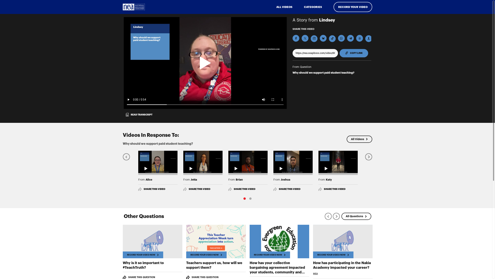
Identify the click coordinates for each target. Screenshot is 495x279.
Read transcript (141, 115)
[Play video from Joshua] (293, 162)
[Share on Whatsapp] (341, 38)
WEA (315, 274)
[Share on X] (305, 38)
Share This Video (154, 189)
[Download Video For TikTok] (332, 38)
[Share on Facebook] (296, 38)
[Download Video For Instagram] (314, 38)
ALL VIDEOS (284, 7)
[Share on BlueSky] (323, 38)
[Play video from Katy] (338, 162)
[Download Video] (368, 38)
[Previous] (126, 156)
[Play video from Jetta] (203, 162)
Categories (313, 7)
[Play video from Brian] (248, 162)
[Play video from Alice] (158, 162)
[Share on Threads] (359, 38)
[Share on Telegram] (350, 38)
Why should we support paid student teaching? (323, 72)
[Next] (368, 156)
